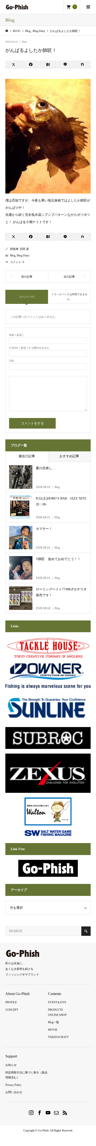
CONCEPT (11, 1009)
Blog (24, 41)
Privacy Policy (13, 1085)
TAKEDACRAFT (58, 1037)
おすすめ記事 (69, 456)
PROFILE (11, 1002)
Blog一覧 (53, 1022)
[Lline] (65, 64)
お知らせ (11, 1065)
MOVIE (52, 1029)
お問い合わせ (13, 1092)
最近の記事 (27, 456)
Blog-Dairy (23, 255)
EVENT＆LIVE (57, 1002)
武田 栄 (24, 249)
